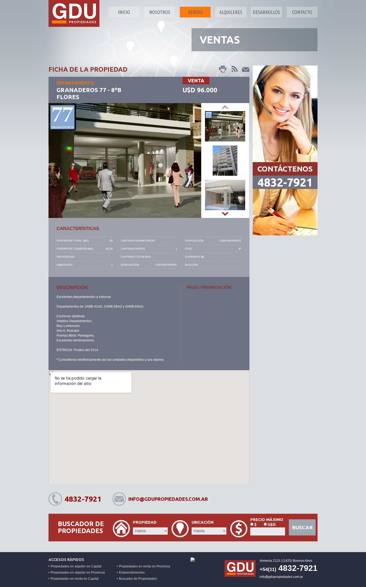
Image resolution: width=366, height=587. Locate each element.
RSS (234, 69)
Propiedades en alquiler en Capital (76, 566)
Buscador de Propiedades (138, 579)
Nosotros (159, 12)
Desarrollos (266, 12)
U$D (272, 524)
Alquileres (230, 12)
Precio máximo (266, 519)
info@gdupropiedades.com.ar (168, 499)
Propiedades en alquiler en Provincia (78, 572)
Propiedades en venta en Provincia (144, 566)
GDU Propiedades (73, 13)
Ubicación (203, 522)
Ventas (195, 12)
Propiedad (144, 522)
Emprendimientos (132, 572)
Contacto (302, 12)
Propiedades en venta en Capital (75, 579)
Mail (245, 69)
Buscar (302, 527)
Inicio (124, 12)
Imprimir (223, 69)
